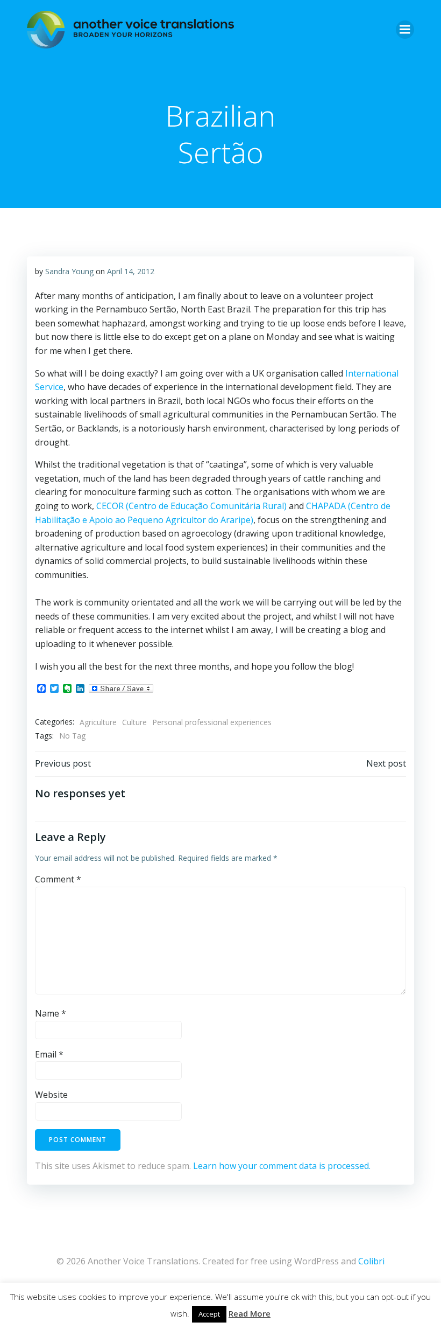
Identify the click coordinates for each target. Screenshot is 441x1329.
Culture (134, 722)
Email (49, 1054)
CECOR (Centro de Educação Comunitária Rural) (191, 506)
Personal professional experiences (212, 722)
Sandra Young (69, 271)
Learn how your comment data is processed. (282, 1166)
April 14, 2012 (130, 271)
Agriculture (98, 722)
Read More (250, 1313)
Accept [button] (209, 1314)
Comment (58, 879)
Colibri (371, 1261)
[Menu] (405, 29)
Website (51, 1095)
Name (50, 1013)
